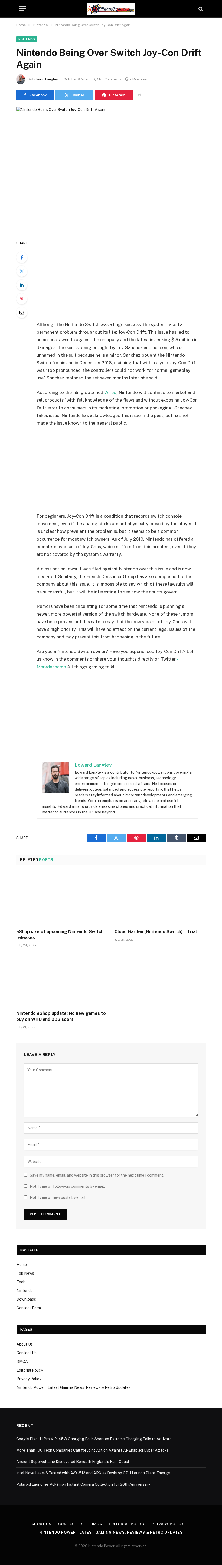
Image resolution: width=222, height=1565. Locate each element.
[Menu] (22, 9)
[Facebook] (21, 257)
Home (22, 1264)
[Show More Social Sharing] (139, 95)
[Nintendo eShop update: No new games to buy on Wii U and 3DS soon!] (61, 980)
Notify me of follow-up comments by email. (67, 1186)
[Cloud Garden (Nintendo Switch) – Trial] (160, 898)
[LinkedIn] (21, 285)
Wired (110, 392)
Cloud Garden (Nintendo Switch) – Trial (156, 931)
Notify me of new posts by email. (58, 1197)
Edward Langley (45, 79)
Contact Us (27, 1353)
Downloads (26, 1299)
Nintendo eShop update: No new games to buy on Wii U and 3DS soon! (61, 1016)
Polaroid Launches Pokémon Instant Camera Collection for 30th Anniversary (83, 1484)
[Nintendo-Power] (111, 9)
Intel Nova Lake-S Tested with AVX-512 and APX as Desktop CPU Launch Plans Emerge (93, 1473)
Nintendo (26, 39)
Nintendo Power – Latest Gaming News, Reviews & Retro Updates (73, 1387)
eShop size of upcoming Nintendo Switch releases (59, 934)
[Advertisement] (124, 280)
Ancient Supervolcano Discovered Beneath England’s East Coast (72, 1461)
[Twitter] (21, 271)
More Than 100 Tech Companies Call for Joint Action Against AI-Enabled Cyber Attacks (92, 1450)
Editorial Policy (30, 1370)
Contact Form (29, 1308)
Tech (21, 1282)
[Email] (21, 312)
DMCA (22, 1361)
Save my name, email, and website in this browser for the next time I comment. (97, 1175)
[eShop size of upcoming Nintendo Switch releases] (61, 898)
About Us (25, 1344)
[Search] (200, 9)
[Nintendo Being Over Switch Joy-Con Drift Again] (111, 169)
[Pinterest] (21, 298)
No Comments (110, 79)
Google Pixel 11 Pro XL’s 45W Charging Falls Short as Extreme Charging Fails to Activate (94, 1439)
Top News (25, 1273)
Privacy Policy (29, 1379)
